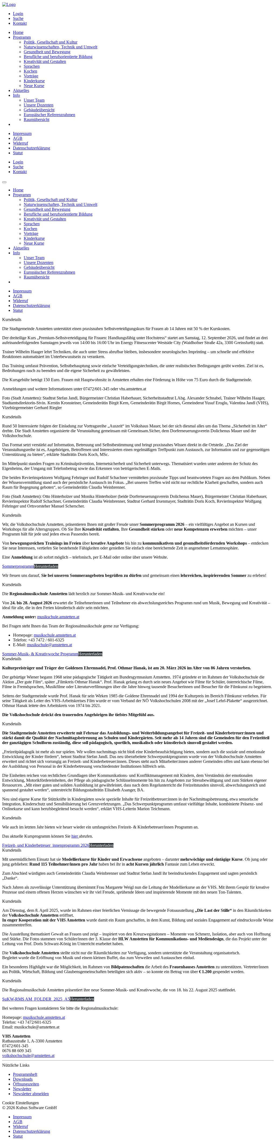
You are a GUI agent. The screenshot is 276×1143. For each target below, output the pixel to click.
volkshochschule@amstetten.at (28, 1055)
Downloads (23, 1079)
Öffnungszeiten (26, 1084)
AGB (17, 138)
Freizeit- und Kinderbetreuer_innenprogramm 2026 (45, 845)
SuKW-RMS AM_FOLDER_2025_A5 (36, 999)
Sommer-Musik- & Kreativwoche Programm (40, 654)
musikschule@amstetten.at (49, 644)
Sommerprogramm (18, 566)
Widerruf (20, 143)
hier (75, 836)
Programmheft (25, 1074)
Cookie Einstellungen (20, 1103)
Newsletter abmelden (31, 1093)
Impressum (22, 133)
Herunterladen (46, 566)
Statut (18, 153)
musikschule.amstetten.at (58, 617)
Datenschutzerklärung (31, 148)
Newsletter (22, 1089)
